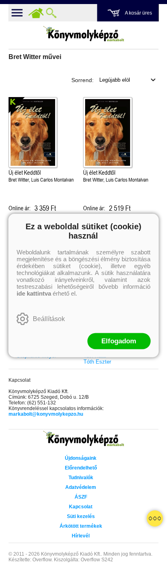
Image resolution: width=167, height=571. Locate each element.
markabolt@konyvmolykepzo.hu (46, 414)
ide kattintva (34, 293)
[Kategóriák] (155, 518)
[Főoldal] (36, 13)
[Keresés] (51, 13)
